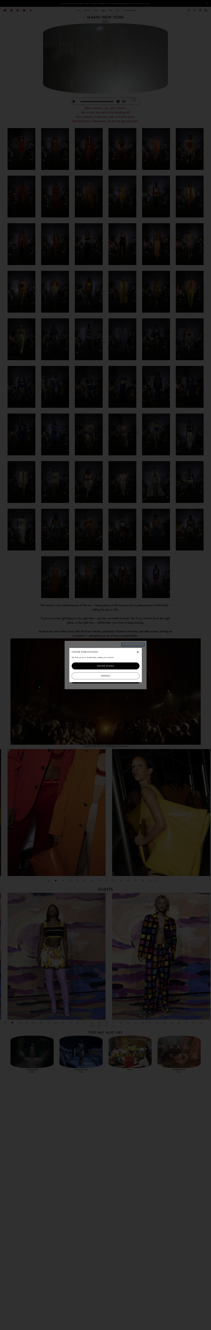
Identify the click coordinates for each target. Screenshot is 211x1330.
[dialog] (105, 665)
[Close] (138, 652)
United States (105, 666)
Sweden (105, 676)
